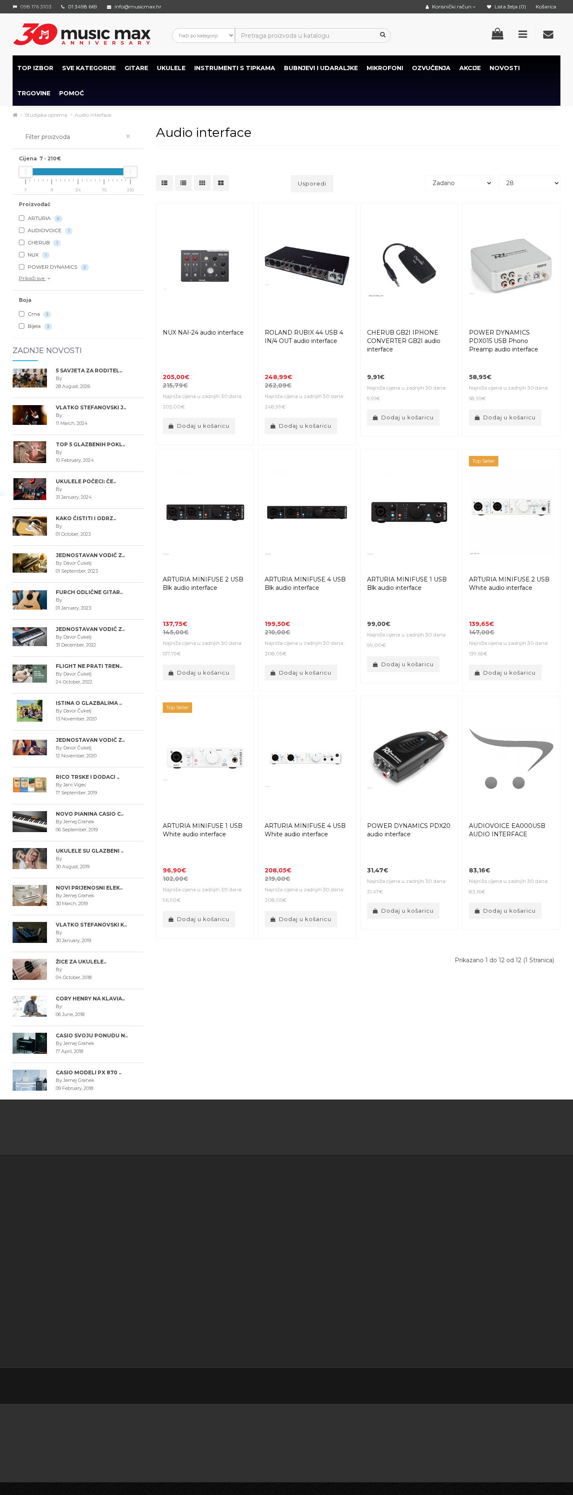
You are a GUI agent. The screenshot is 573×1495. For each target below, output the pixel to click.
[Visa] (521, 1428)
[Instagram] (535, 1387)
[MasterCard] (434, 1428)
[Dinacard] (387, 1428)
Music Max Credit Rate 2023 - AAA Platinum (224, 1244)
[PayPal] (30, 1452)
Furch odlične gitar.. (89, 592)
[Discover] (339, 1428)
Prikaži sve (32, 278)
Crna (37, 314)
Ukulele (171, 68)
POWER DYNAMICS (56, 267)
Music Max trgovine (228, 1318)
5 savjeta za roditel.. (89, 370)
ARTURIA (43, 218)
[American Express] (257, 1428)
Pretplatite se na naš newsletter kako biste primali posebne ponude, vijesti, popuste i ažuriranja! (495, 1213)
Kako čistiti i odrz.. (86, 518)
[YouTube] (517, 1387)
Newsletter (371, 1234)
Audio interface (93, 115)
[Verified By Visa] (214, 1428)
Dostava (211, 1213)
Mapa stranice (375, 1244)
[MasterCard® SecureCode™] (163, 1428)
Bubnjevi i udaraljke (321, 68)
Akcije (363, 1223)
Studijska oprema (46, 115)
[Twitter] (482, 1387)
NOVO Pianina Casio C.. (89, 814)
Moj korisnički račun (305, 1213)
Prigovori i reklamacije (231, 1307)
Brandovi (367, 1202)
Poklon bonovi (376, 1213)
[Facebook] (464, 1387)
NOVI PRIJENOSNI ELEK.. (89, 888)
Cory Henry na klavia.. (90, 998)
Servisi (208, 1339)
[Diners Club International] (298, 1428)
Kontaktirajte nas (301, 1202)
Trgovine (33, 93)
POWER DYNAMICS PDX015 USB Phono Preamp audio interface (503, 341)
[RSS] (500, 1387)
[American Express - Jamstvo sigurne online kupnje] (102, 1428)
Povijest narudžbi (302, 1234)
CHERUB (42, 242)
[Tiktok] (552, 1386)
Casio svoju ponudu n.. (92, 1035)
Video (63, 1328)
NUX (36, 254)
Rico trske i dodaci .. (87, 777)
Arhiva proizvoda (379, 1255)
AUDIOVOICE (48, 230)
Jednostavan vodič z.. (90, 555)
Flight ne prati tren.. (89, 666)
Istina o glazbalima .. (89, 703)
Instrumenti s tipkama (234, 68)
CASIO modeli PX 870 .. (88, 1072)
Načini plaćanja (220, 1265)
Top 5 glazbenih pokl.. (90, 444)
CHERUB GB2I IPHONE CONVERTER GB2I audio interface (403, 341)
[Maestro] (477, 1428)
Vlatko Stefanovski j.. (91, 407)
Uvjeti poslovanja (223, 1223)
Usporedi (312, 183)
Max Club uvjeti (221, 1328)
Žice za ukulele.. (81, 961)
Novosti (366, 1265)
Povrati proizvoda (302, 1223)
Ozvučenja (431, 68)
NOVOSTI (505, 68)
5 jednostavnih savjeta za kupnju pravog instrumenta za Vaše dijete (286, 1128)
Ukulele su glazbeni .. (89, 851)
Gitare (136, 68)
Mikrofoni (385, 68)
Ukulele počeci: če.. (86, 481)
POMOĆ (71, 93)
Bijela (37, 326)
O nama (38, 1307)
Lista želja (291, 1244)
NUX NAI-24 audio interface (203, 332)
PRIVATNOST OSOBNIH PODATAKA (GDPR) (228, 1286)
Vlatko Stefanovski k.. (91, 925)
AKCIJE (470, 68)
